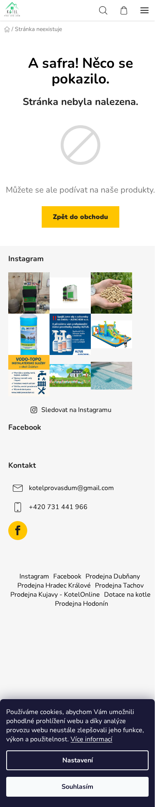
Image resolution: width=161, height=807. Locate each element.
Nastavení (77, 760)
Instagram (34, 576)
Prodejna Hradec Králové (54, 585)
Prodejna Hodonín (81, 603)
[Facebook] (17, 530)
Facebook (67, 576)
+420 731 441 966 (58, 507)
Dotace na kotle (127, 594)
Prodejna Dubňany (112, 576)
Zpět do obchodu (80, 216)
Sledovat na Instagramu (76, 409)
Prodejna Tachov (119, 585)
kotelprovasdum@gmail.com (71, 488)
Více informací (91, 739)
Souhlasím (77, 786)
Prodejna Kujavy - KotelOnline (55, 594)
